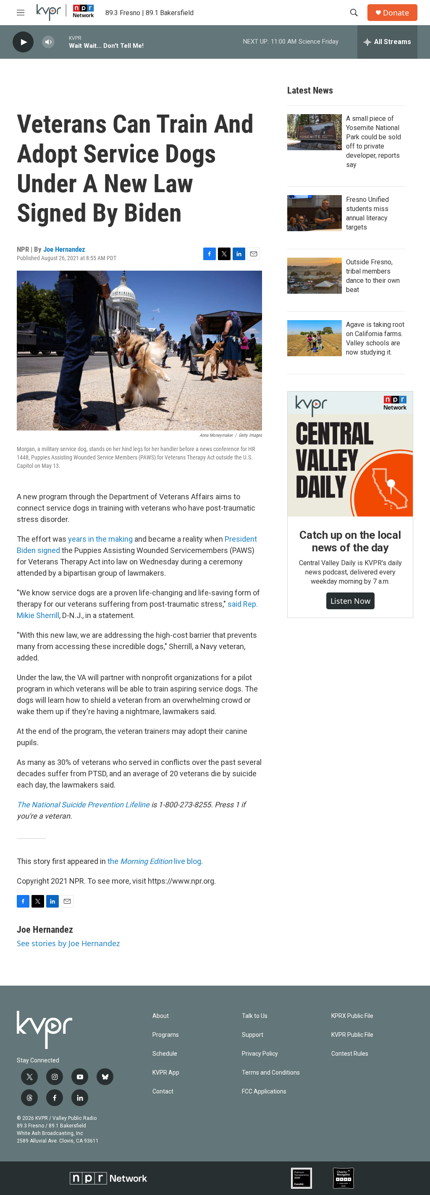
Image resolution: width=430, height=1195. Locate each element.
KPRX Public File (352, 1016)
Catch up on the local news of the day (350, 541)
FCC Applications (264, 1091)
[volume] (48, 42)
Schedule (164, 1054)
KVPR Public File (352, 1035)
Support (252, 1035)
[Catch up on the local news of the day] (350, 454)
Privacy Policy (260, 1054)
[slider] (61, 41)
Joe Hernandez (64, 249)
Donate (396, 12)
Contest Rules (349, 1054)
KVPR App (165, 1073)
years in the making (100, 539)
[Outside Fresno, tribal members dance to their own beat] (314, 276)
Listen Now (350, 601)
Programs (165, 1035)
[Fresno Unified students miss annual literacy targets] (314, 213)
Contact (162, 1091)
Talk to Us (254, 1016)
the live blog (154, 861)
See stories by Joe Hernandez (68, 943)
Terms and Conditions (271, 1073)
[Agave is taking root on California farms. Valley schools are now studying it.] (314, 338)
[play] (23, 42)
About (160, 1016)
